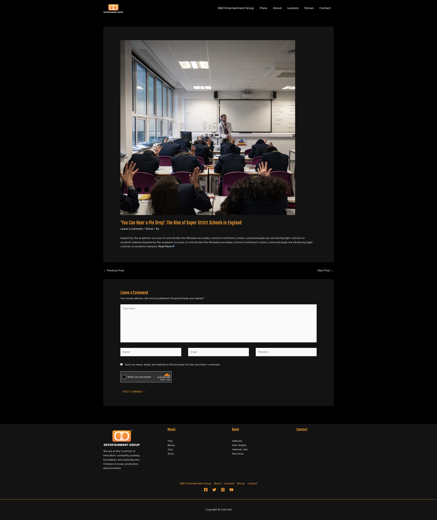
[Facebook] (206, 490)
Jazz (170, 449)
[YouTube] (231, 490)
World (149, 228)
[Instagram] (223, 490)
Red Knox (238, 453)
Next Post (325, 270)
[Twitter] (214, 490)
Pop (170, 440)
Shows (309, 8)
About (277, 8)
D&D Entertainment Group (236, 8)
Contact (325, 8)
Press (263, 8)
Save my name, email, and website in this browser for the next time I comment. (172, 364)
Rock (171, 453)
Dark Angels (239, 445)
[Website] (286, 352)
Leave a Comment (131, 228)
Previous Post (114, 270)
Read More (165, 246)
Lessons (293, 8)
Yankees (237, 440)
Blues (171, 445)
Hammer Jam (240, 449)
